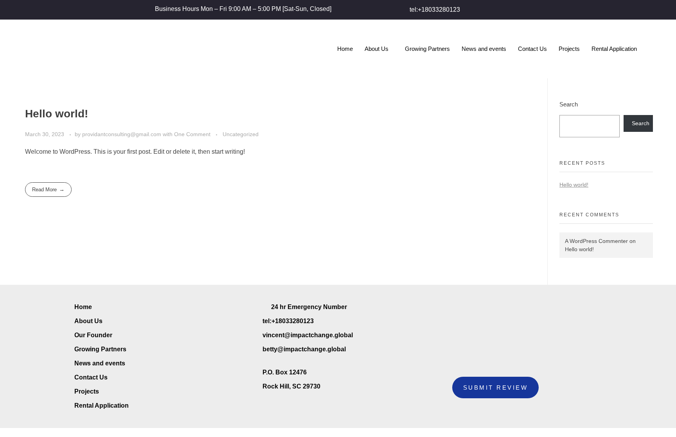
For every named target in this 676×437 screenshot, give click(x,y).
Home (345, 48)
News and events (484, 48)
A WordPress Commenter (596, 241)
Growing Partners (427, 48)
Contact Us (532, 48)
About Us (376, 48)
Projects (569, 48)
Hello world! (56, 114)
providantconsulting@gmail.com (122, 134)
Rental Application (614, 48)
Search (568, 104)
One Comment (192, 134)
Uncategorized (241, 134)
